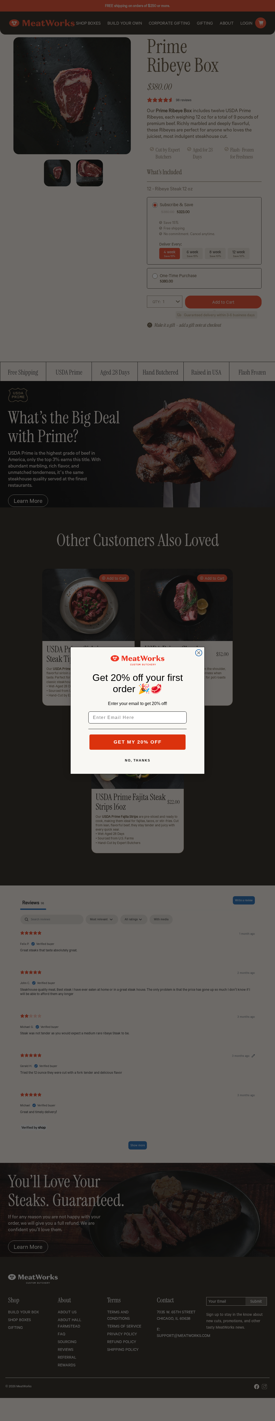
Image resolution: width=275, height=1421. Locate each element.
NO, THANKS (137, 760)
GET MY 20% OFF (138, 742)
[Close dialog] (199, 653)
